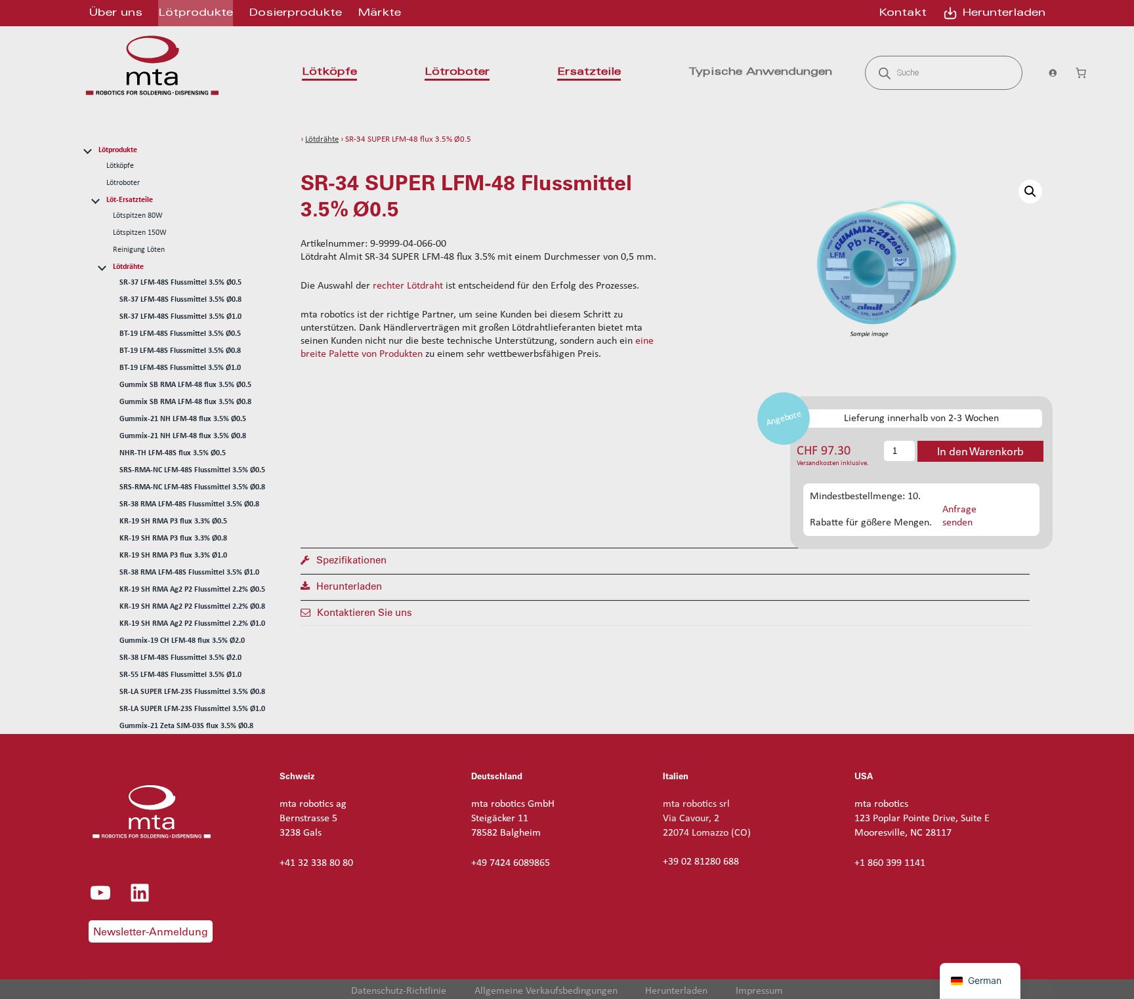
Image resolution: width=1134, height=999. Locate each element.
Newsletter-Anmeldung (150, 931)
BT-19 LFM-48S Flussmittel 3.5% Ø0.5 (180, 334)
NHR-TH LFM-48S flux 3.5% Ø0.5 (172, 453)
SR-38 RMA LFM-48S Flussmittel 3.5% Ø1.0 (189, 573)
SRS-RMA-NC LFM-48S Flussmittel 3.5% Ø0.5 (192, 470)
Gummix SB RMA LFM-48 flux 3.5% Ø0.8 (185, 402)
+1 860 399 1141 (889, 863)
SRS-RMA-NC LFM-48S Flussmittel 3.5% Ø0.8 (192, 487)
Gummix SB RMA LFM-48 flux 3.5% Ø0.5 (185, 385)
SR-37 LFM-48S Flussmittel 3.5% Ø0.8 (180, 300)
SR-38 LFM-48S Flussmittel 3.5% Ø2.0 (180, 658)
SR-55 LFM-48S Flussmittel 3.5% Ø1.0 (180, 675)
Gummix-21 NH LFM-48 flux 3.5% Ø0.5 (182, 419)
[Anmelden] (1048, 73)
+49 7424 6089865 (510, 863)
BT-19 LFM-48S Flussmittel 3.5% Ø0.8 (180, 351)
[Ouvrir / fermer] (87, 149)
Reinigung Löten (139, 250)
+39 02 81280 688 (701, 862)
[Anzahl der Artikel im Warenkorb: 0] (1081, 73)
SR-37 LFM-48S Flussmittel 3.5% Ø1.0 (180, 317)
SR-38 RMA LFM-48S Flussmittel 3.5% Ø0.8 (189, 504)
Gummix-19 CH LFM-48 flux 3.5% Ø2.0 (182, 641)
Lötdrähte (128, 267)
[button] (1030, 191)
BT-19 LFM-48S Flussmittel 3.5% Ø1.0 (180, 368)
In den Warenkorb (980, 451)
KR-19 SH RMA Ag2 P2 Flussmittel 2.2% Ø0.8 (192, 607)
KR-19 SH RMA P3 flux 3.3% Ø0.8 (173, 538)
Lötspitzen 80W (138, 216)
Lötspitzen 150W (140, 233)
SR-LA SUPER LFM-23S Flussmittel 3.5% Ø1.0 (192, 709)
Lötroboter (123, 183)
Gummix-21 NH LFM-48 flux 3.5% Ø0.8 (182, 436)
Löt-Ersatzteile (129, 200)
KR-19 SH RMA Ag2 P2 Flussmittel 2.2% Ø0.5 (192, 590)
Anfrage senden (959, 515)
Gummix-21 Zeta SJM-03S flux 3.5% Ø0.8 (186, 726)
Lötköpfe (120, 166)
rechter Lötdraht (408, 286)
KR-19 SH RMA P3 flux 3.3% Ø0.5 (173, 521)
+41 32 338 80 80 (316, 863)
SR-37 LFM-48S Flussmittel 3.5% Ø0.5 (180, 283)
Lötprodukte (117, 150)
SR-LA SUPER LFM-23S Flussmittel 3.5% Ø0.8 (192, 692)
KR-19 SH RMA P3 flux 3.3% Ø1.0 (173, 556)
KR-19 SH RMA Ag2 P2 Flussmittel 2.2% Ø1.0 (192, 624)
